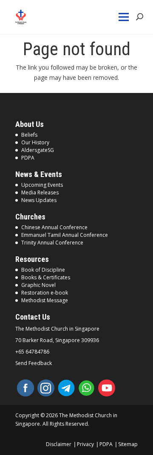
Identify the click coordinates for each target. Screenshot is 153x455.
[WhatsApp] (86, 387)
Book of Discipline (43, 269)
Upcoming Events (42, 184)
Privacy (85, 444)
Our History (35, 142)
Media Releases (40, 192)
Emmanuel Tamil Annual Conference (64, 235)
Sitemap (128, 444)
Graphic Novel (38, 285)
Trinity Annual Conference (52, 242)
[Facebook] (25, 387)
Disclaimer (58, 444)
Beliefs (29, 134)
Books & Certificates (45, 277)
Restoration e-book (44, 292)
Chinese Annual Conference (54, 227)
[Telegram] (66, 387)
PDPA (27, 157)
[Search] (139, 16)
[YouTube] (106, 387)
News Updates (39, 200)
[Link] (26, 17)
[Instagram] (45, 387)
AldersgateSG (37, 150)
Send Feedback (33, 363)
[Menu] (124, 17)
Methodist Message (44, 300)
